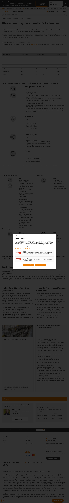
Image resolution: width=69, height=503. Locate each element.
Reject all (29, 264)
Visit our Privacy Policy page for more (23, 248)
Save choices (34, 267)
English (16, 235)
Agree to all (40, 264)
